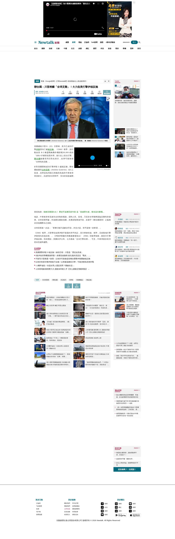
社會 (58, 48)
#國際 (37, 280)
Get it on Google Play (121, 515)
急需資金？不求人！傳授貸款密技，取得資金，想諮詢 (57, 339)
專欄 (124, 48)
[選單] (35, 42)
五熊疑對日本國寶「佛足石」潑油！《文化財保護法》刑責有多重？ (96, 307)
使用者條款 (76, 506)
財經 (50, 48)
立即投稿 (67, 509)
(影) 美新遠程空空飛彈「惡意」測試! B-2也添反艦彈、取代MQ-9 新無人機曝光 (97, 323)
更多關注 (121, 500)
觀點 (80, 42)
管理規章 (75, 511)
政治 (35, 48)
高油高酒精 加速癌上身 (93, 338)
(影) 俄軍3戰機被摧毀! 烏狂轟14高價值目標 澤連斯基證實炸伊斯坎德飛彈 (58, 363)
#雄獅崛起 (79, 280)
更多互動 (39, 500)
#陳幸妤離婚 (110, 42)
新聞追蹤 (39, 514)
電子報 (38, 511)
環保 (117, 48)
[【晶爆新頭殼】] (119, 19)
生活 (72, 48)
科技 (102, 48)
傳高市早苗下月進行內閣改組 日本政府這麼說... (97, 355)
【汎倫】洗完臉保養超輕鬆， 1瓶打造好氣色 (57, 323)
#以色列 (63, 280)
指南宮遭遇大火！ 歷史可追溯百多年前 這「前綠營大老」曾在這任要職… (74, 212)
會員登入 (67, 514)
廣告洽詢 (75, 514)
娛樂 (80, 48)
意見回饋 (67, 511)
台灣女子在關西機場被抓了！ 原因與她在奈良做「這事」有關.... (58, 355)
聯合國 (37, 159)
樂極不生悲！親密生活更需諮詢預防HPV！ (97, 315)
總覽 (67, 42)
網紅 (87, 48)
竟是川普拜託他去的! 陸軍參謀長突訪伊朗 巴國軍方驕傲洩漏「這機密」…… (58, 331)
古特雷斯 (46, 170)
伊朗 (38, 149)
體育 (95, 48)
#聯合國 (55, 280)
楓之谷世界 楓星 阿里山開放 (56, 305)
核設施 (51, 149)
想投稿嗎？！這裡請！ (127, 469)
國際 (43, 48)
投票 (37, 509)
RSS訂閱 (75, 503)
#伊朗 (71, 280)
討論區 (86, 42)
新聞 (73, 42)
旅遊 (109, 48)
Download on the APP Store (135, 515)
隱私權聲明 (76, 509)
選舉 (131, 48)
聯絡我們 (67, 506)
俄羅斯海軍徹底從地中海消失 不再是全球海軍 (97, 347)
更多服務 (72, 500)
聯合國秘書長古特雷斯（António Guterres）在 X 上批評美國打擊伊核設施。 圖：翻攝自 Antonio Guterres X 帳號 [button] (72, 140)
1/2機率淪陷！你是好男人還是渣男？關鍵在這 (57, 347)
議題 (101, 42)
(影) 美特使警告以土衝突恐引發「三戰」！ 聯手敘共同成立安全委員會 (58, 315)
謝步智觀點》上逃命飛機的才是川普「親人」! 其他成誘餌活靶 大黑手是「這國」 (58, 299)
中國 (65, 48)
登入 (134, 42)
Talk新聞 (94, 42)
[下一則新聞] (108, 81)
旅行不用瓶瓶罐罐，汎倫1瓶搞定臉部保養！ (97, 299)
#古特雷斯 (45, 280)
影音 (139, 48)
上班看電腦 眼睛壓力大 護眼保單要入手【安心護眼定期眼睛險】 (97, 331)
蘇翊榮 (41, 91)
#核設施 (88, 280)
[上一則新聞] (105, 81)
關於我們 (67, 503)
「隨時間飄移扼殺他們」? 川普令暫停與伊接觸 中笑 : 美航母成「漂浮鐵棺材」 (97, 363)
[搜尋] (139, 42)
